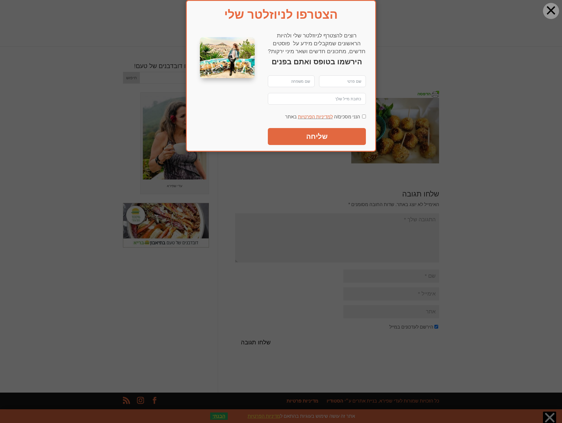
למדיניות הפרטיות (315, 116)
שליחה (317, 136)
